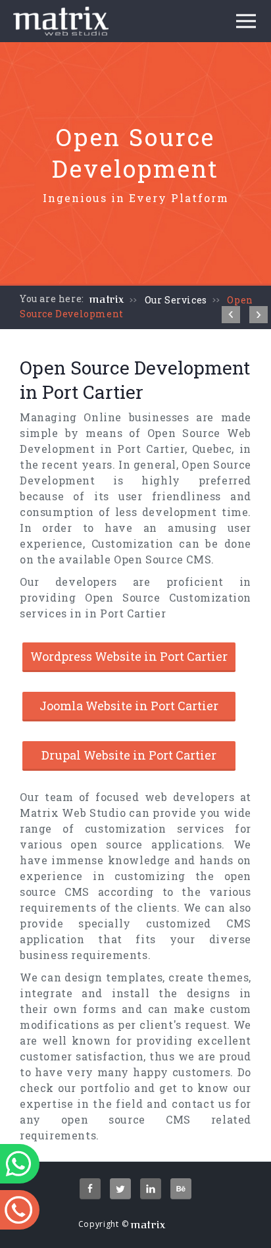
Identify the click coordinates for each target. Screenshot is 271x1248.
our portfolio (94, 1088)
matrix (106, 299)
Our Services (176, 300)
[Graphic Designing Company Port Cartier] (258, 314)
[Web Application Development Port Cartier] (231, 314)
